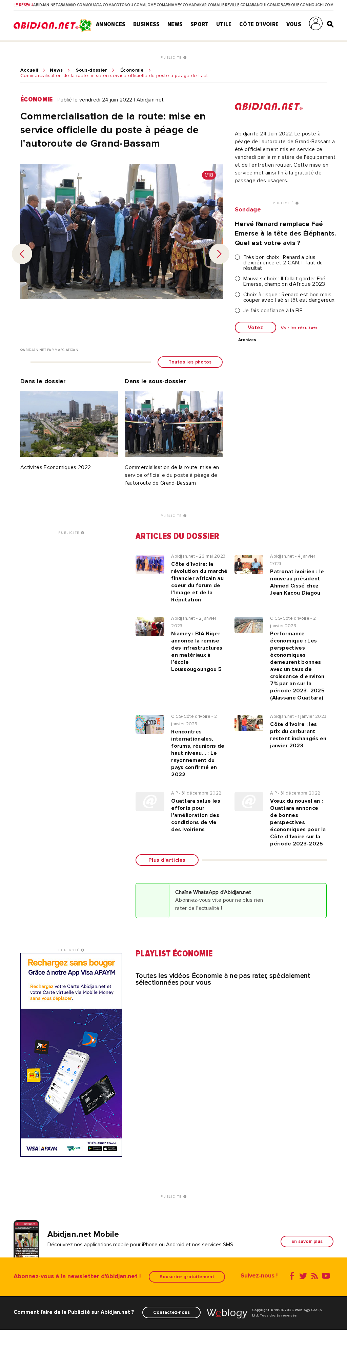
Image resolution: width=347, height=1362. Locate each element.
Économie (132, 70)
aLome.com (154, 5)
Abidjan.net (45, 5)
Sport (199, 24)
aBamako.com (72, 5)
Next (219, 254)
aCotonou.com (127, 5)
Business (146, 24)
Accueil (29, 70)
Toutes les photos (189, 362)
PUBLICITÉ (172, 57)
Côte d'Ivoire (259, 24)
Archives (247, 340)
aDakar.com (203, 5)
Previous (22, 254)
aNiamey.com (178, 5)
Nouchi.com (321, 5)
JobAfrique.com (292, 5)
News (175, 24)
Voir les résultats (299, 328)
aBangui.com (262, 5)
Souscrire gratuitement (187, 1277)
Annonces (111, 24)
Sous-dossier (91, 70)
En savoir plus (307, 1241)
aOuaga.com (98, 5)
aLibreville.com (233, 5)
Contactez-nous (171, 1312)
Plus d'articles (167, 860)
